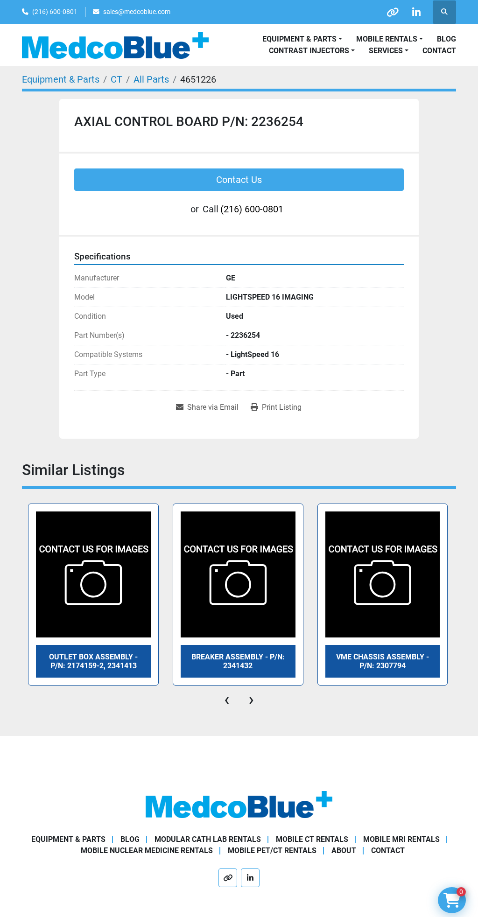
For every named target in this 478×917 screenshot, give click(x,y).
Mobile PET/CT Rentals (272, 850)
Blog (446, 39)
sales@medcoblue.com (136, 11)
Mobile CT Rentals (312, 839)
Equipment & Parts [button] (299, 39)
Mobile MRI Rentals (401, 839)
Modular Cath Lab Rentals (208, 839)
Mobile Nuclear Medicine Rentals (147, 850)
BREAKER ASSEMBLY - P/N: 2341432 (238, 661)
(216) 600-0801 (54, 11)
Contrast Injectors (309, 50)
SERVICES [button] (386, 50)
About (343, 850)
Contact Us (239, 179)
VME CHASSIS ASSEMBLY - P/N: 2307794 (382, 661)
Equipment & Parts (68, 839)
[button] (389, 39)
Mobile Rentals (386, 39)
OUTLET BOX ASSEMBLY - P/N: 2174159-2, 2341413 (93, 661)
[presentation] (227, 700)
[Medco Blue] (239, 804)
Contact (439, 50)
